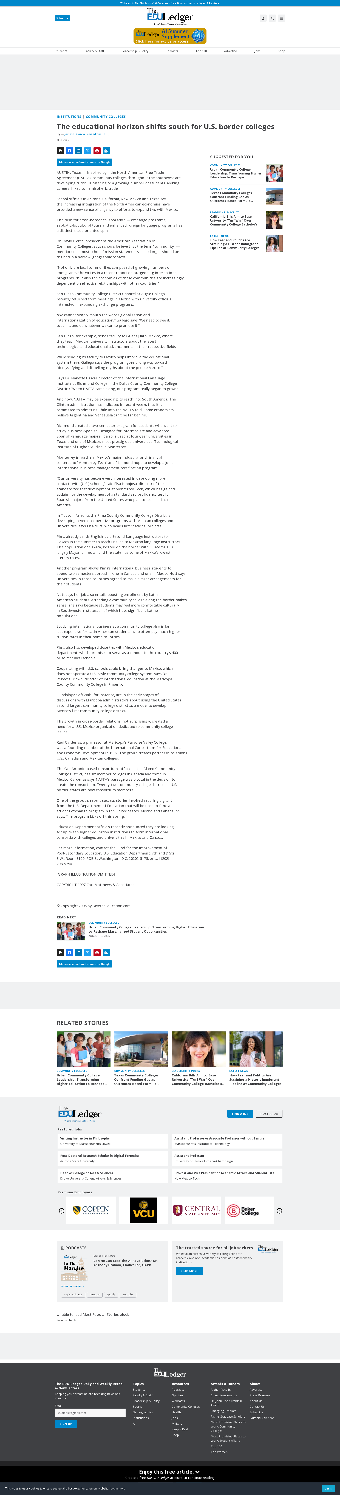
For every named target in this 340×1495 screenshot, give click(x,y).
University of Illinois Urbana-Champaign (203, 1161)
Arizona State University (77, 1161)
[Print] (60, 150)
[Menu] (281, 18)
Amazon (95, 1294)
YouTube (128, 1294)
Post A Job (269, 1114)
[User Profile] (263, 18)
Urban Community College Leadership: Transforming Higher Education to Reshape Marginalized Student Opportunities (146, 929)
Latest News (219, 236)
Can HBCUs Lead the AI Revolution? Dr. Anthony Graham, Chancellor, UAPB (126, 1263)
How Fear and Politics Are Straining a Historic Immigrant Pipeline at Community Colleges (234, 244)
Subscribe (62, 18)
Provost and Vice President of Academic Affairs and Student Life (224, 1173)
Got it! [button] (329, 1488)
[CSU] (196, 1210)
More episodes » (72, 1286)
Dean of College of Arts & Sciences (86, 1173)
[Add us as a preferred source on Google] (106, 150)
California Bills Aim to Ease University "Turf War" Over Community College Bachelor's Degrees (234, 220)
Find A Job (240, 1114)
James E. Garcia (74, 134)
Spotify (111, 1294)
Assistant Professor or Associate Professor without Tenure (219, 1138)
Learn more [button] (117, 1488)
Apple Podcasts (73, 1294)
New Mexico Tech (187, 1178)
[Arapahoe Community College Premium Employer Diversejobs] (143, 1210)
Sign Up (66, 1424)
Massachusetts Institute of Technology (202, 1144)
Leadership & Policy (224, 212)
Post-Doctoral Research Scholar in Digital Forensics (99, 1156)
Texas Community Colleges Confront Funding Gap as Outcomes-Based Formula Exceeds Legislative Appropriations (231, 197)
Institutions (69, 116)
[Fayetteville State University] (91, 1210)
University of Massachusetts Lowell (85, 1144)
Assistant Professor (189, 1156)
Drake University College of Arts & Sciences (90, 1178)
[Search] (272, 18)
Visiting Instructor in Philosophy (85, 1138)
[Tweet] (87, 150)
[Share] (69, 150)
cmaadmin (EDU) (98, 134)
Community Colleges (106, 116)
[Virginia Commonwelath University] (249, 1210)
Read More (189, 1271)
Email (58, 1405)
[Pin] (97, 150)
